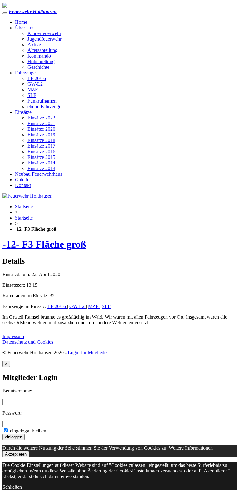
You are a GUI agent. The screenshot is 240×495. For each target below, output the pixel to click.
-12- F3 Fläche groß (44, 244)
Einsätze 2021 (41, 123)
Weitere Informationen (191, 448)
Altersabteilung (43, 50)
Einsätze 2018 (41, 140)
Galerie (22, 179)
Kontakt (23, 185)
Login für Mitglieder (88, 352)
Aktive (34, 44)
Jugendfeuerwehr (45, 39)
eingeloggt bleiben (27, 430)
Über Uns (24, 27)
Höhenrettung (41, 61)
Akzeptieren (16, 454)
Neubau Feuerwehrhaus (38, 174)
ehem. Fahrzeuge (44, 106)
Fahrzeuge (25, 72)
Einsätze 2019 (41, 134)
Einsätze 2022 (41, 117)
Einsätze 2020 (41, 129)
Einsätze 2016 (41, 151)
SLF (32, 95)
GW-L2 (35, 84)
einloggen (13, 437)
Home (21, 22)
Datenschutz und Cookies (27, 342)
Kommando (39, 55)
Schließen (12, 487)
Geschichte (38, 67)
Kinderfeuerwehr (44, 33)
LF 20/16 (37, 78)
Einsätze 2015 (41, 157)
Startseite (24, 206)
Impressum (13, 336)
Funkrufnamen (42, 101)
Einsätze (23, 112)
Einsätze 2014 (41, 162)
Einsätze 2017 (41, 146)
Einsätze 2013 (41, 168)
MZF (33, 89)
